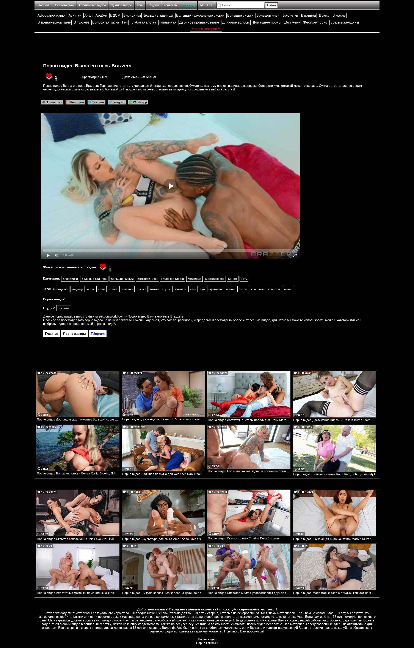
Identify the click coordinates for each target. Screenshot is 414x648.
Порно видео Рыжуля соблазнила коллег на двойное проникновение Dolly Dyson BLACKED (163, 592)
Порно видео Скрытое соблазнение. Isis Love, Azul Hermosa (78, 539)
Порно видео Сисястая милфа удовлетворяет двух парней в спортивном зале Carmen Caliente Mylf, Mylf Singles (249, 592)
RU (202, 5)
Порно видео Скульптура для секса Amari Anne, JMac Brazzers (163, 539)
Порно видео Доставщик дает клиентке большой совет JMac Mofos (78, 419)
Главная (43, 5)
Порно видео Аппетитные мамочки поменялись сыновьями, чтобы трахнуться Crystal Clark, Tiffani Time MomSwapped (78, 592)
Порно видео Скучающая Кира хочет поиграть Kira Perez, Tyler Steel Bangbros (334, 539)
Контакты (170, 5)
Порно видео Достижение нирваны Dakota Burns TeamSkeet (334, 420)
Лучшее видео (121, 5)
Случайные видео (92, 5)
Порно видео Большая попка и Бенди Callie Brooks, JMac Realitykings (78, 473)
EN (209, 5)
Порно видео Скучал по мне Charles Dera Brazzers (244, 538)
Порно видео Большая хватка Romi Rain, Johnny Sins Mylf (334, 474)
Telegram (188, 5)
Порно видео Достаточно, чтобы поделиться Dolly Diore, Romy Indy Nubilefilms (249, 420)
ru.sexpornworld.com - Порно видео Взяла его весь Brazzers (139, 316)
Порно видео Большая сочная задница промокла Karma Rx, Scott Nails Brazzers (249, 471)
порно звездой (104, 324)
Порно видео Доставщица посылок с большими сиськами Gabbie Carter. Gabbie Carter (163, 419)
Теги (140, 5)
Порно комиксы (207, 643)
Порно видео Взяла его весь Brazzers (87, 65)
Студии (153, 5)
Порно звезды (63, 5)
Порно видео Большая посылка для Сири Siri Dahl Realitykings (163, 474)
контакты (215, 631)
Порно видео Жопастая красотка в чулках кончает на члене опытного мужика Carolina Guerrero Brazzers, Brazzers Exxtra (334, 592)
